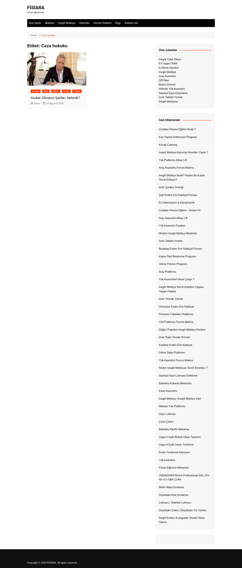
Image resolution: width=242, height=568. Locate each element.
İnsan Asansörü (168, 391)
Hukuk (77, 91)
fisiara (37, 103)
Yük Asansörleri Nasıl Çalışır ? (176, 279)
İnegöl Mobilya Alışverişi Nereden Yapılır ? (183, 152)
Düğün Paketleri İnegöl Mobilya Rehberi (182, 329)
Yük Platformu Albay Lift (173, 160)
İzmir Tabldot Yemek (170, 97)
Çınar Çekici (166, 421)
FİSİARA (35, 7)
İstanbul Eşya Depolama (173, 93)
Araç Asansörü (167, 76)
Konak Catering (168, 144)
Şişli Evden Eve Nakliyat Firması (178, 195)
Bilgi (118, 23)
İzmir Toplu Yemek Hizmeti (174, 337)
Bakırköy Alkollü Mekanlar (174, 429)
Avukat (35, 91)
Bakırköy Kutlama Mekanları (175, 383)
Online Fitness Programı (173, 264)
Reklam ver (131, 23)
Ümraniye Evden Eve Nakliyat (176, 306)
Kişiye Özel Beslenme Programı (177, 256)
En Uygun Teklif (168, 63)
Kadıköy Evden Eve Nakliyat (175, 345)
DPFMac (164, 80)
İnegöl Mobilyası (168, 101)
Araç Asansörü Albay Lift (173, 218)
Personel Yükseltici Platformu (176, 314)
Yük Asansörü (167, 460)
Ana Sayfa (35, 23)
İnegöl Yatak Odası (170, 59)
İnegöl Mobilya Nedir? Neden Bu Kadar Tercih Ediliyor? (182, 177)
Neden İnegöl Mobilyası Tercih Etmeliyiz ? (183, 367)
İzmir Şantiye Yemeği (171, 187)
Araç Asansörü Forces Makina (176, 167)
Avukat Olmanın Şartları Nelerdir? (55, 98)
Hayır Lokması (167, 414)
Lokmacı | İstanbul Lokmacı (175, 502)
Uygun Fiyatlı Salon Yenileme (176, 444)
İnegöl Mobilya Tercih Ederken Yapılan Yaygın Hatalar (181, 289)
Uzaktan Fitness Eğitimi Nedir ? (177, 129)
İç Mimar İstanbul (169, 67)
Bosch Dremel (167, 84)
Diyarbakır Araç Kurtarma (173, 495)
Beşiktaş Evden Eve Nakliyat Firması (180, 248)
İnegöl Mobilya (66, 23)
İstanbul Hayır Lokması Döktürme (178, 375)
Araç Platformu (167, 271)
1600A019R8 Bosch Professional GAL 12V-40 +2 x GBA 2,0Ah (184, 477)
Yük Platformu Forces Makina (176, 322)
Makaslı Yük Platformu (172, 406)
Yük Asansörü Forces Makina (176, 360)
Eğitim (56, 91)
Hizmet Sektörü (102, 23)
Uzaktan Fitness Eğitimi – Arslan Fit (179, 210)
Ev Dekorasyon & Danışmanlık (177, 202)
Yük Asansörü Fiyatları (172, 225)
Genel (66, 91)
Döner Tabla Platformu (172, 352)
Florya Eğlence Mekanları (174, 467)
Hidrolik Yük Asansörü (172, 88)
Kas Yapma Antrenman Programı (178, 137)
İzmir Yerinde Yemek (171, 299)
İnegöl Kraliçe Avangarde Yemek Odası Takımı (182, 520)
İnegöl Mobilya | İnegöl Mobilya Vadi (180, 398)
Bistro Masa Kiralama (171, 487)
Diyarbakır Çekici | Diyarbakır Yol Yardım (182, 510)
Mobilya (49, 23)
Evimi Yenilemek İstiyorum (174, 452)
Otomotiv (84, 23)
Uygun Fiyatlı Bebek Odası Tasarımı (180, 437)
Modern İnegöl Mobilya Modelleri (178, 233)
